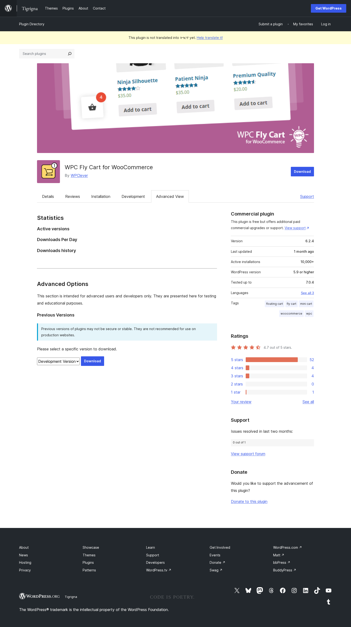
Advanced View (170, 196)
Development (133, 196)
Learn (150, 547)
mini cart (306, 304)
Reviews (72, 196)
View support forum (248, 453)
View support (295, 228)
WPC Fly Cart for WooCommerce (109, 167)
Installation (100, 196)
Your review (241, 401)
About (24, 547)
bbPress (281, 562)
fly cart (291, 304)
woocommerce (291, 313)
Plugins (88, 562)
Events (215, 555)
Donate (217, 562)
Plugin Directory (31, 24)
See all (308, 401)
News (23, 555)
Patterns (89, 570)
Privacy (25, 570)
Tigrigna (71, 597)
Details (48, 196)
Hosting (25, 562)
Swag (216, 570)
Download (302, 171)
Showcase (91, 547)
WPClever (79, 175)
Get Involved (220, 547)
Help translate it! (210, 38)
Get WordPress (328, 8)
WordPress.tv (158, 570)
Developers (155, 562)
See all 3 (307, 293)
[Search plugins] (69, 53)
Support (307, 196)
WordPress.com (287, 547)
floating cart (274, 304)
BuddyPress (284, 570)
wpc (309, 313)
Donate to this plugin (249, 501)
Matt (278, 555)
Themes (89, 555)
